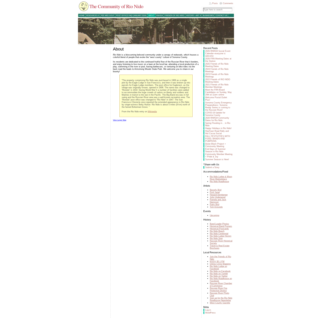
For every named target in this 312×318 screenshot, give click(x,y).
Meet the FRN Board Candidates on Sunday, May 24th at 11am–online (218, 92)
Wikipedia (152, 111)
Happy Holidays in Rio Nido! (218, 128)
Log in (208, 310)
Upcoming (214, 215)
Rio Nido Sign (216, 238)
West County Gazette (220, 303)
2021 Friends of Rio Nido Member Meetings (216, 85)
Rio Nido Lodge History (220, 236)
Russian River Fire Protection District (218, 289)
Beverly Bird (215, 190)
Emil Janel (215, 192)
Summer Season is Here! (217, 159)
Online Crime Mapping (220, 264)
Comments (228, 3)
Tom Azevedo (216, 207)
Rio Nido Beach (217, 231)
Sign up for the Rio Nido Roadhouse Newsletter (221, 299)
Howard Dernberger (219, 195)
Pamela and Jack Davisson (218, 200)
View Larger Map (119, 120)
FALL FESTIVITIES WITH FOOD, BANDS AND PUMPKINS (217, 138)
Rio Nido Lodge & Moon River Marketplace (221, 177)
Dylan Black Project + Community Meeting (215, 145)
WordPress (210, 313)
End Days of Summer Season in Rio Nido (215, 150)
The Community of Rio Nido (116, 6)
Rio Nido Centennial (219, 233)
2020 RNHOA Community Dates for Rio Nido (217, 119)
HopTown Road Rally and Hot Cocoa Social (217, 132)
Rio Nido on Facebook (220, 271)
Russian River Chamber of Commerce (221, 284)
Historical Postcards (219, 228)
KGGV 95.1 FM (217, 261)
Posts (215, 3)
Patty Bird (214, 204)
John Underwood (217, 197)
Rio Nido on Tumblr (219, 273)
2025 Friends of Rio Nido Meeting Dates (216, 65)
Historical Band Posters (221, 226)
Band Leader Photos (219, 224)
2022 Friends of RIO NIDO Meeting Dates (217, 80)
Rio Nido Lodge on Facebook (218, 267)
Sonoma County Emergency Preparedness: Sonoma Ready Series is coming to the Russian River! (218, 106)
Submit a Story (212, 167)
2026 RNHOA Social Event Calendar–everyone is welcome (217, 53)
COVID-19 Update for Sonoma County (215, 113)
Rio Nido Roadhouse (219, 181)
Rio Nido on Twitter (219, 276)
